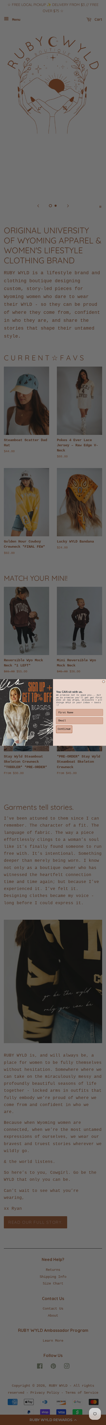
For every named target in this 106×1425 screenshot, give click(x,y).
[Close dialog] (103, 681)
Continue (64, 729)
